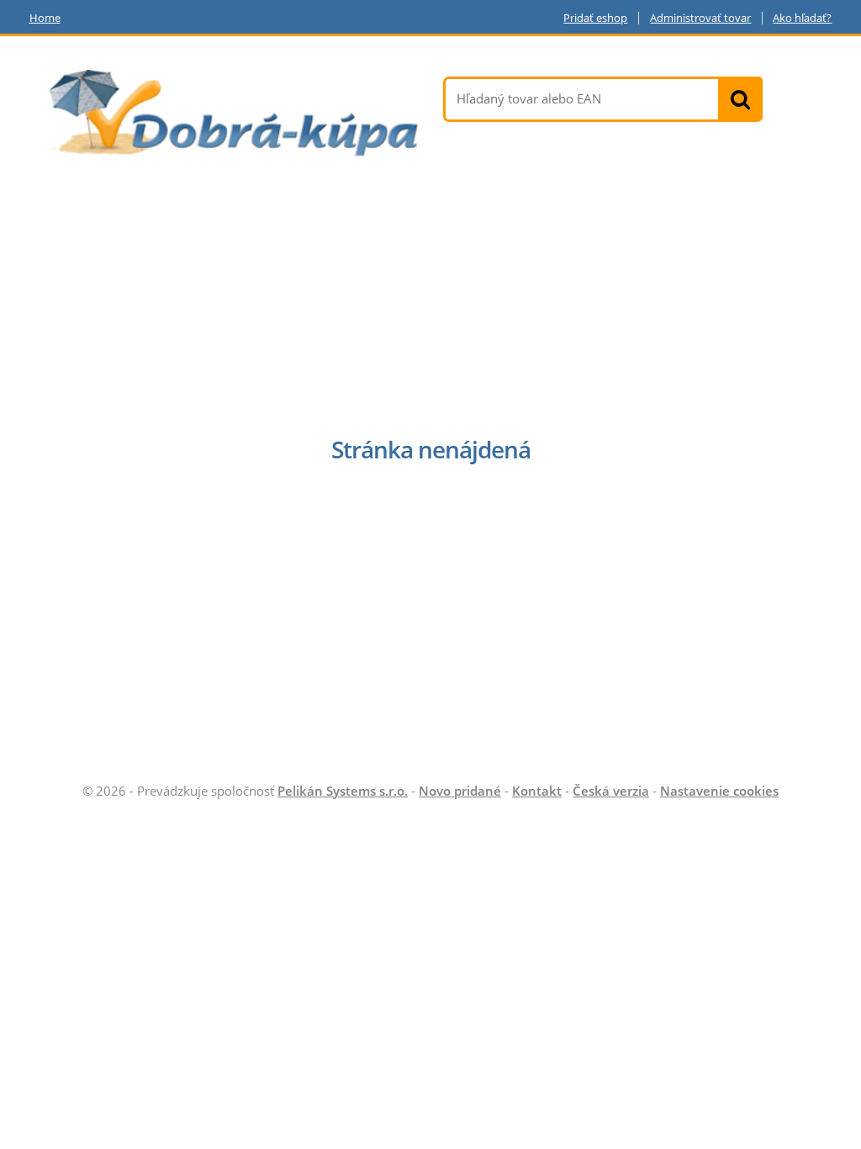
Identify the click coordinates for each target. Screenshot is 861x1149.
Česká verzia (611, 790)
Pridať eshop (595, 18)
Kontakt (537, 790)
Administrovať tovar (700, 18)
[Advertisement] (430, 301)
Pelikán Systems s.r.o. (342, 790)
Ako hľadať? (802, 18)
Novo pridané (460, 790)
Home (45, 18)
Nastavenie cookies (719, 790)
